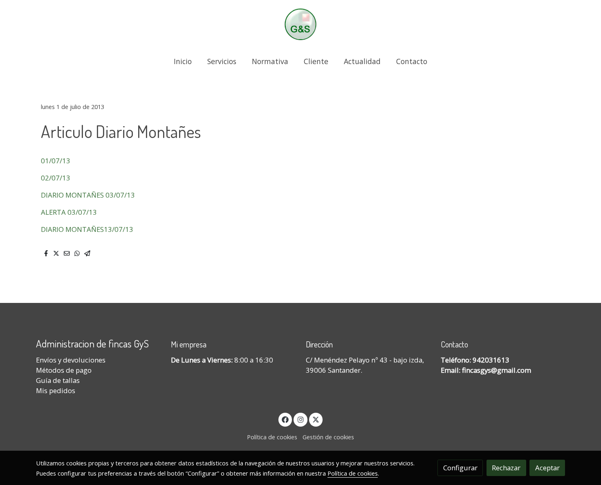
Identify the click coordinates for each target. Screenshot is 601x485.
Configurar (460, 467)
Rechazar (506, 467)
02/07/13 (55, 177)
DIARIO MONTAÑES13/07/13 (87, 229)
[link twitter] (316, 419)
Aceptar (547, 467)
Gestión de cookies (328, 437)
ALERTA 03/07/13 (69, 212)
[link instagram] (300, 419)
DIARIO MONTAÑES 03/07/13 (88, 195)
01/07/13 (55, 160)
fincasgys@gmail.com (496, 370)
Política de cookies (272, 437)
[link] (300, 24)
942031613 (491, 360)
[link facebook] (285, 419)
